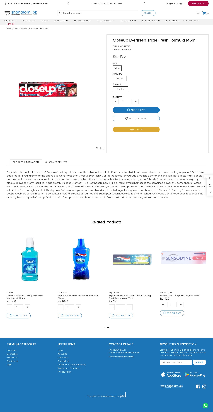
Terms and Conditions (69, 368)
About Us (62, 353)
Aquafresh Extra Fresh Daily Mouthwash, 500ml (78, 297)
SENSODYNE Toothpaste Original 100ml (179, 295)
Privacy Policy (64, 371)
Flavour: (117, 84)
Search (148, 13)
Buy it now (136, 129)
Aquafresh (63, 292)
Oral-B (10, 292)
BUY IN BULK (198, 3)
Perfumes (11, 350)
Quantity (117, 97)
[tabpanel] (132, 277)
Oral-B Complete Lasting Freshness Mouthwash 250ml (25, 297)
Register (171, 3)
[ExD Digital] (123, 396)
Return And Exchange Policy (72, 364)
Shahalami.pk (20, 13)
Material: (117, 74)
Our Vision (63, 357)
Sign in (182, 3)
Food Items (12, 361)
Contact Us (63, 361)
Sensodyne (166, 292)
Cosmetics (12, 353)
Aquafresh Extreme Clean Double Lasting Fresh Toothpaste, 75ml (130, 297)
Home (9, 29)
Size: (115, 63)
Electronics (12, 357)
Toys (9, 364)
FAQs (60, 350)
